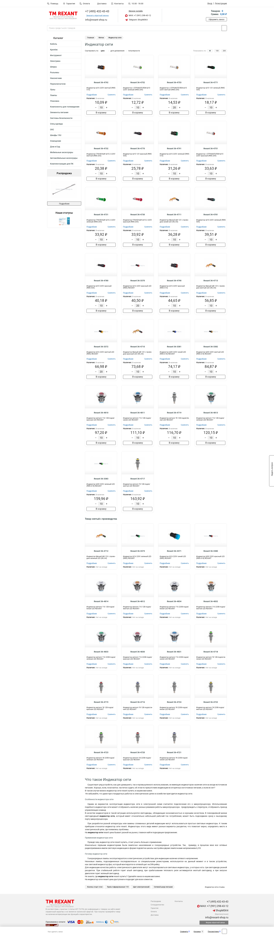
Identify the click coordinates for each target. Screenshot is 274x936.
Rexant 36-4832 (211, 601)
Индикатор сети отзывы (215, 887)
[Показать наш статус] (64, 221)
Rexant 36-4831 (174, 652)
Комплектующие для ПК (61, 164)
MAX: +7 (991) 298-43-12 (139, 15)
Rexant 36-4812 (137, 601)
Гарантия (70, 3)
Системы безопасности (61, 118)
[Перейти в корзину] (208, 13)
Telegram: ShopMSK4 (138, 20)
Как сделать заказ (55, 932)
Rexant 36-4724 (174, 702)
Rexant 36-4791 (174, 148)
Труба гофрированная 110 (118, 887)
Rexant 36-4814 (101, 601)
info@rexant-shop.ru (216, 917)
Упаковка (54, 101)
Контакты (119, 3)
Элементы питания (59, 112)
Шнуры (53, 67)
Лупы (52, 89)
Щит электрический (141, 887)
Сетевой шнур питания (163, 887)
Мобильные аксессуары (61, 152)
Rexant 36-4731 (101, 214)
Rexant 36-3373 (137, 551)
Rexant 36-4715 (101, 702)
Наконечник (56, 78)
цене (102, 51)
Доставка (101, 3)
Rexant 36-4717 (137, 479)
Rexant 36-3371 (174, 551)
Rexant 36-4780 (101, 280)
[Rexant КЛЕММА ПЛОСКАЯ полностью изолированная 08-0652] (69, 189)
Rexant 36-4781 (211, 214)
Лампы (53, 95)
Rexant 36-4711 (174, 214)
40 (210, 51)
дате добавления (117, 51)
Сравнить (184, 932)
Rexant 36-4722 (211, 702)
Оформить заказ (216, 19)
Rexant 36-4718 (211, 652)
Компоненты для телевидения (64, 107)
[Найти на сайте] (224, 28)
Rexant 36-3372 (101, 346)
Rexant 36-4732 (101, 148)
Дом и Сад (55, 146)
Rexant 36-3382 (211, 346)
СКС (52, 129)
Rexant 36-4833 (101, 652)
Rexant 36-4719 (174, 413)
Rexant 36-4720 (137, 752)
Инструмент (56, 55)
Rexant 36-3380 (211, 551)
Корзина (197, 932)
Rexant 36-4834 (174, 601)
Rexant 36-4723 (101, 752)
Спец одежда (56, 124)
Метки (101, 38)
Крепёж (54, 49)
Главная (90, 38)
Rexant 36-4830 (137, 652)
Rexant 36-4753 (174, 82)
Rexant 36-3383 (101, 479)
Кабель (53, 44)
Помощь (54, 3)
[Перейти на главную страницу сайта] (63, 16)
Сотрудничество (157, 905)
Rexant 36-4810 (101, 413)
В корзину (101, 112)
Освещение (55, 141)
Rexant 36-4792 (101, 82)
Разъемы (54, 72)
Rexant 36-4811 (137, 413)
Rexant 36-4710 (137, 346)
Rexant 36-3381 (174, 346)
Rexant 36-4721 (174, 752)
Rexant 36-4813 (211, 413)
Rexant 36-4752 (137, 82)
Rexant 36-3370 (137, 280)
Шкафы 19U (55, 135)
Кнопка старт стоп (94, 887)
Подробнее (64, 204)
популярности (134, 51)
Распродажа (156, 901)
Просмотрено (213, 932)
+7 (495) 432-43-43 (96, 11)
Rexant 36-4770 (137, 148)
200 (224, 51)
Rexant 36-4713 (211, 280)
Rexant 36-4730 (137, 214)
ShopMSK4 (221, 910)
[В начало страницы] (224, 931)
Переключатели (58, 84)
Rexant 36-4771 (211, 82)
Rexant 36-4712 (101, 551)
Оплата (86, 3)
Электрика (55, 61)
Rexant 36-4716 (137, 702)
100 (217, 51)
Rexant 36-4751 (211, 148)
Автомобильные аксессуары (63, 158)
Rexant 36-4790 (174, 280)
